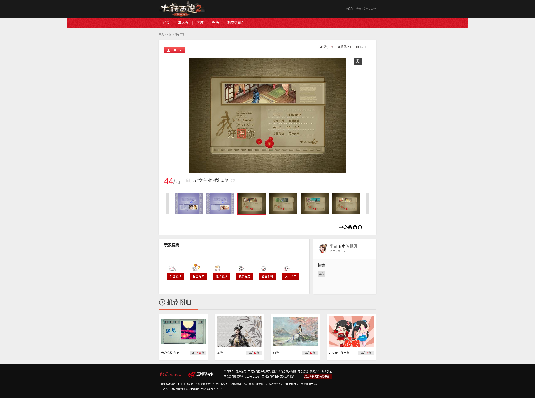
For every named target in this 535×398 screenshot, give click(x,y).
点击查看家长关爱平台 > (317, 376)
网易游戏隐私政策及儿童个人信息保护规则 (272, 371)
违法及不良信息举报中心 (174, 389)
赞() (328, 47)
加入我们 (327, 371)
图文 (321, 273)
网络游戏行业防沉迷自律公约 (278, 376)
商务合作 (315, 371)
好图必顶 (175, 276)
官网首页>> (369, 8)
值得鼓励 (221, 276)
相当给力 (198, 276)
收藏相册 (346, 47)
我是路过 (244, 276)
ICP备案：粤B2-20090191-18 (205, 389)
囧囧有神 (267, 276)
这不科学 (290, 276)
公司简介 (229, 371)
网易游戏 (303, 371)
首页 (161, 34)
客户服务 (241, 371)
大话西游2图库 (182, 9)
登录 (358, 8)
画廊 (169, 34)
